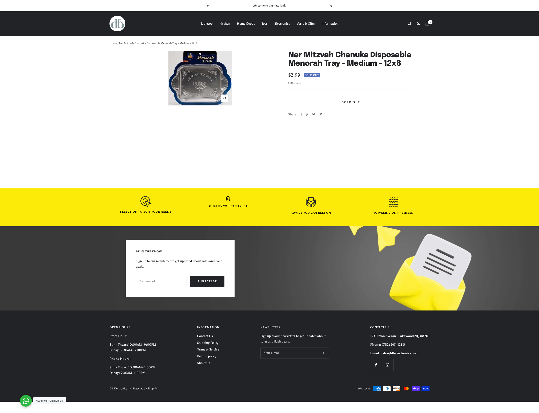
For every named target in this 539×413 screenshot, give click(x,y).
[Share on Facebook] (301, 114)
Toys (265, 23)
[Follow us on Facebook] (376, 365)
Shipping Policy (207, 343)
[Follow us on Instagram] (387, 365)
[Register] (323, 353)
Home (113, 43)
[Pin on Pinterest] (307, 114)
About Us (203, 363)
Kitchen (224, 23)
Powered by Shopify (145, 388)
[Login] (418, 23)
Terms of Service (208, 349)
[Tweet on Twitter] (313, 114)
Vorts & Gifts (306, 23)
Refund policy (206, 356)
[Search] (409, 23)
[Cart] (427, 23)
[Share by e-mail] (320, 114)
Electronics (282, 23)
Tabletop (207, 23)
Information (330, 23)
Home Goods (246, 23)
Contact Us (205, 336)
